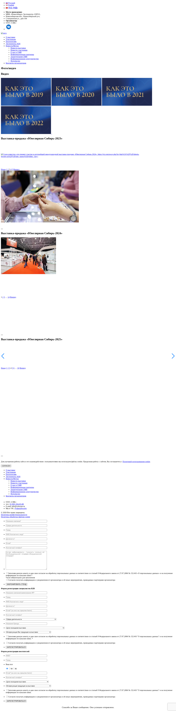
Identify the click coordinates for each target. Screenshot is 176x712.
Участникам (11, 39)
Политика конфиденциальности (14, 515)
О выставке (10, 37)
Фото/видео (15, 61)
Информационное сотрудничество (25, 59)
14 (9, 297)
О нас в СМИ (16, 52)
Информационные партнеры (22, 54)
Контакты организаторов (16, 63)
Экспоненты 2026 (13, 44)
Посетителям (11, 42)
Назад (3, 169)
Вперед (16, 169)
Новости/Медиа (12, 46)
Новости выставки (18, 48)
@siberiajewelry (20, 508)
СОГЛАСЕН (6, 466)
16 (18, 368)
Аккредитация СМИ (19, 57)
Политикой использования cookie (136, 462)
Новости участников (19, 50)
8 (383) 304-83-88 (17, 504)
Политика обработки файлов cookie (15, 517)
